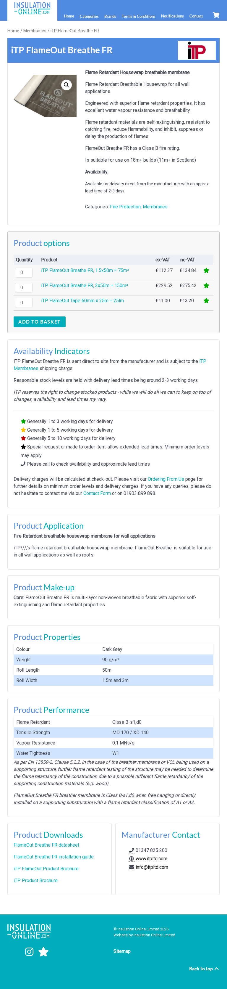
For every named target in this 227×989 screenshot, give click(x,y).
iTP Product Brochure (36, 880)
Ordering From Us (166, 479)
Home (13, 30)
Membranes (34, 30)
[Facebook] (15, 952)
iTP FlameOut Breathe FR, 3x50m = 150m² (84, 285)
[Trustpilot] (43, 952)
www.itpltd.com (150, 858)
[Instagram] (30, 952)
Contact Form (97, 493)
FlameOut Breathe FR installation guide (54, 857)
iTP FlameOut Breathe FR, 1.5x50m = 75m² (85, 270)
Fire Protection (125, 207)
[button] (66, 85)
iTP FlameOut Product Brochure (46, 868)
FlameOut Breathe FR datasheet (46, 845)
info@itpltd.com (152, 867)
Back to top (201, 968)
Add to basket (39, 321)
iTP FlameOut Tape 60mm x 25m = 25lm (82, 300)
